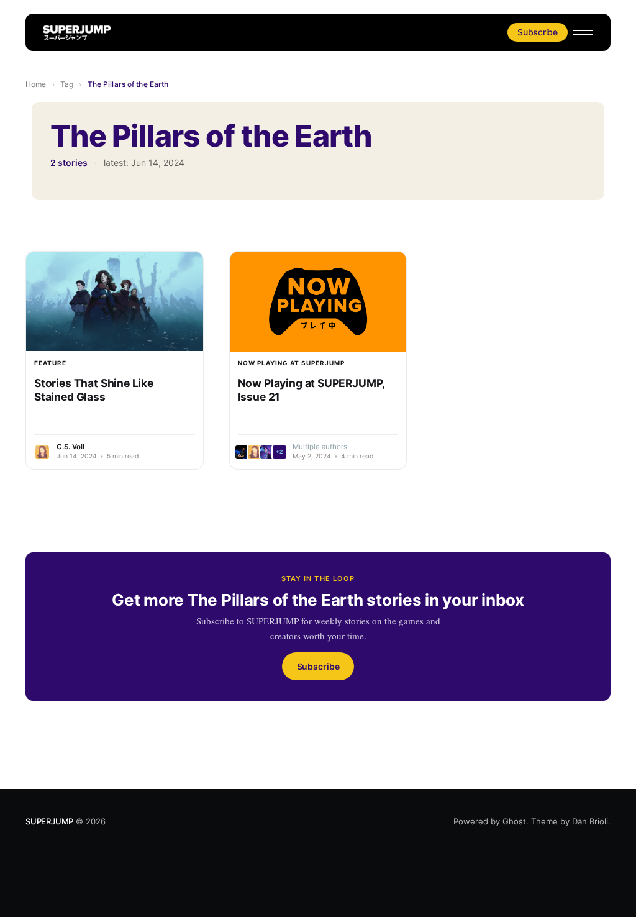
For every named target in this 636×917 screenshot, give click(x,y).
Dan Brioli (590, 821)
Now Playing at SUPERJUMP (291, 363)
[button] (583, 31)
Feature (50, 363)
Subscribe (537, 32)
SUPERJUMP (49, 821)
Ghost (514, 821)
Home (35, 84)
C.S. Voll (70, 446)
